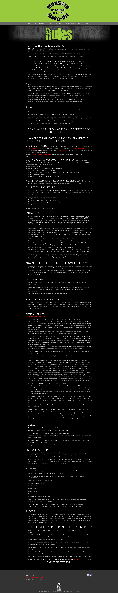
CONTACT (80, 559)
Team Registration (39, 23)
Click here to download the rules (36, 316)
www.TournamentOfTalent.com (40, 154)
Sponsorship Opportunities (73, 23)
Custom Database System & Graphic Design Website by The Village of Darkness (59, 591)
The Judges (59, 23)
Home (28, 23)
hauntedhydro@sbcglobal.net (80, 148)
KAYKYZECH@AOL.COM (33, 148)
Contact (86, 23)
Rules (49, 23)
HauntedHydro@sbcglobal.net (35, 577)
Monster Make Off (63, 150)
